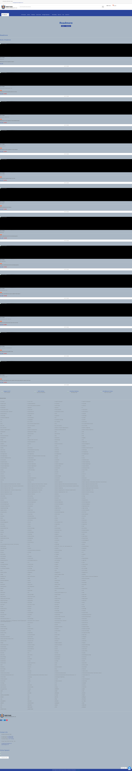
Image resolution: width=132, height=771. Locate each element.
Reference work (30, 640)
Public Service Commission (5, 636)
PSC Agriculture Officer (86, 632)
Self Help (56, 652)
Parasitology (57, 610)
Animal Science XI (4, 413)
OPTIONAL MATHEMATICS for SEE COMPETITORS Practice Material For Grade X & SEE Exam (15, 380)
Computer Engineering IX (5, 463)
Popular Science (30, 628)
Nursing (83, 606)
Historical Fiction (85, 538)
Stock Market (84, 666)
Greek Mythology (31, 532)
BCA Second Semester (4, 435)
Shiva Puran (3, 654)
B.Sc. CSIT (2, 425)
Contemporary (57, 467)
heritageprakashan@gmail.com (18, 2)
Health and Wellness (58, 536)
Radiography (84, 636)
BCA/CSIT (29, 435)
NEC (28, 592)
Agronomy (56, 407)
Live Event (84, 566)
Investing (29, 552)
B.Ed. (2, 423)
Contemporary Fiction (85, 467)
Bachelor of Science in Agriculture (87, 429)
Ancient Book (30, 409)
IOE (82, 552)
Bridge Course (84, 441)
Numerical (29, 606)
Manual (3, 203)
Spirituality (30, 664)
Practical (29, 630)
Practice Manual (57, 630)
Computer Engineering (86, 461)
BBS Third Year (57, 433)
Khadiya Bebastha (85, 558)
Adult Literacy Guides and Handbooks (34, 405)
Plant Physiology (58, 618)
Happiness (57, 534)
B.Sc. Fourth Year (3, 427)
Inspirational (84, 548)
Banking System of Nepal (32, 431)
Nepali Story (84, 600)
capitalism (84, 445)
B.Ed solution (84, 421)
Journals (56, 556)
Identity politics (3, 546)
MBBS (29, 578)
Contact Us (67, 14)
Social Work (84, 658)
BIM (28, 437)
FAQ (63, 14)
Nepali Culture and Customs (5, 598)
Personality (30, 614)
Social (29, 656)
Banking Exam (3, 431)
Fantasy (56, 518)
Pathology (2, 612)
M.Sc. (56, 570)
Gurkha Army (57, 532)
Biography (83, 437)
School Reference (3, 290)
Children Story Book (31, 451)
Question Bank (2, 88)
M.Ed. (2, 570)
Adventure (84, 405)
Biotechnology (57, 439)
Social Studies (57, 658)
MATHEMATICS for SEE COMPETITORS (6, 351)
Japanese (83, 554)
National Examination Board (59, 588)
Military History (57, 584)
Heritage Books (30, 538)
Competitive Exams (85, 459)
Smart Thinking (3, 656)
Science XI (29, 650)
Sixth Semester (57, 654)
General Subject (57, 528)
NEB (83, 590)
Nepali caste (84, 596)
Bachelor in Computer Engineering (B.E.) (61, 427)
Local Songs (30, 568)
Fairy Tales (84, 516)
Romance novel (84, 646)
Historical (56, 538)
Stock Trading (3, 668)
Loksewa (56, 568)
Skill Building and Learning (86, 654)
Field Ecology (3, 520)
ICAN (29, 544)
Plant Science (84, 618)
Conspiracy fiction (31, 467)
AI (82, 407)
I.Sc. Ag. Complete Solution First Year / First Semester (10, 544)
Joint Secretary (3, 556)
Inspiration (57, 548)
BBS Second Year (31, 433)
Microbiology (84, 582)
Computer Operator (85, 465)
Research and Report (58, 644)
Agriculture (30, 407)
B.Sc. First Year (84, 425)
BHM (83, 435)
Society (29, 660)
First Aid (29, 522)
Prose (56, 632)
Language (2, 562)
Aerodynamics (3, 407)
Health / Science (3, 536)
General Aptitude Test (4, 528)
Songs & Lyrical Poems (31, 662)
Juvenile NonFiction (58, 558)
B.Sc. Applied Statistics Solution (87, 423)
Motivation (57, 586)
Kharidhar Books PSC (4, 560)
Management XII (85, 572)
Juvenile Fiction (30, 558)
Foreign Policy (84, 524)
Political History (85, 624)
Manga (2, 574)
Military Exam (30, 584)
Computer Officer (58, 465)
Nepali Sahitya (30, 600)
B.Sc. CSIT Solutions (31, 425)
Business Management (86, 443)
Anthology (84, 413)
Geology (2, 530)
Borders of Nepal (3, 441)
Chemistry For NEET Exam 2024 (87, 447)
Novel (83, 604)
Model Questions (8, 88)
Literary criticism (85, 564)
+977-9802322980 (10, 736)
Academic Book (3, 403)
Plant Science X (30, 622)
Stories (29, 668)
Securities (2, 652)
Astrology (83, 417)
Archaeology (84, 415)
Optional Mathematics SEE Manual (5, 207)
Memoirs (29, 582)
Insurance (2, 550)
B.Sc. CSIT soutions (58, 425)
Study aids (84, 668)
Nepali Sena (57, 600)
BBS (1, 433)
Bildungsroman (3, 437)
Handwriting (30, 534)
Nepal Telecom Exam (31, 596)
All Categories (4, 14)
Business (29, 443)
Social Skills (30, 658)
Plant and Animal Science (86, 616)
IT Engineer (57, 554)
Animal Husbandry (58, 409)
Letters (83, 562)
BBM (83, 431)
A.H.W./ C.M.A (30, 401)
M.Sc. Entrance (84, 570)
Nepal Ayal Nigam (31, 594)
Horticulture (57, 540)
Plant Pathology (30, 618)
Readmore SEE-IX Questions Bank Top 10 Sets (7, 178)
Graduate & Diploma (85, 530)
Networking (30, 602)
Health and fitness (31, 536)
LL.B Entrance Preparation (5, 568)
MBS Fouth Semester (85, 578)
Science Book (84, 648)
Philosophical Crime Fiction (86, 614)
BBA (56, 431)
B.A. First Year (30, 421)
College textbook (31, 457)
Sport (56, 664)
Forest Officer (3, 526)
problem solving (3, 632)
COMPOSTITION (30, 461)
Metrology (56, 582)
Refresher (56, 640)
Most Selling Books (31, 586)
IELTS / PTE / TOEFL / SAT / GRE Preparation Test (63, 546)
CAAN (56, 445)
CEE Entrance (30, 447)
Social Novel (84, 656)
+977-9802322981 (10, 737)
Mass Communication (31, 576)
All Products (23, 14)
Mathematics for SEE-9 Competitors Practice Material (9, 149)
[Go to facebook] (129, 768)
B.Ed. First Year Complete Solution (33, 423)
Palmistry (29, 610)
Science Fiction (3, 650)
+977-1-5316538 (11, 738)
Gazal (83, 526)
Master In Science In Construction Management (90, 576)
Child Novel (57, 449)
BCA (83, 433)
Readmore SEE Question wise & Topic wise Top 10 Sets (9, 322)
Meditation (84, 580)
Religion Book (30, 642)
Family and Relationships (32, 518)
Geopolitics (30, 530)
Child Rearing (84, 449)
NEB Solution (3, 592)
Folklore (29, 524)
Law (28, 562)
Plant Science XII (85, 622)
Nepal (83, 592)
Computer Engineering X (32, 463)
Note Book (57, 604)
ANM (56, 413)
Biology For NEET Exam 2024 (33, 439)
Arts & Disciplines (31, 417)
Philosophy (2, 616)
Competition (57, 459)
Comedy (56, 457)
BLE (11, 88)
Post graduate (3, 630)
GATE (56, 526)
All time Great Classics (4, 409)
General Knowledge (31, 528)
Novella (2, 606)
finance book (84, 520)
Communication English (32, 459)
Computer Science (4, 467)
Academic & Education (58, 401)
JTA (83, 556)
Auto (1, 419)
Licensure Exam (30, 564)
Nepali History (30, 598)
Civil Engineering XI (58, 453)
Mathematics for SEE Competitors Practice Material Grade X (10, 120)
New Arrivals (38, 14)
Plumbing (2, 624)
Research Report (30, 646)
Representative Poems (4, 644)
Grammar (2, 532)
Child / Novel (3, 449)
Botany (56, 441)
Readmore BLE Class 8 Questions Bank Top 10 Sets (8, 91)
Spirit (2, 664)
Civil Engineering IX (4, 453)
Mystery (2, 588)
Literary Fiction (30, 566)
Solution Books (3, 662)
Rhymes (56, 646)
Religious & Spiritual (58, 642)
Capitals (2, 447)
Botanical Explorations (31, 441)
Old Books (29, 608)
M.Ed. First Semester (31, 570)
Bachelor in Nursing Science (32, 429)
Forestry (29, 526)
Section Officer (84, 650)
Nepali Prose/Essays (4, 600)
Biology (2, 439)
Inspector (29, 548)
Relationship (84, 640)
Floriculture (3, 524)
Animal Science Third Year (59, 411)
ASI (55, 417)
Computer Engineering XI (59, 463)
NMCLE (83, 602)
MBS (56, 578)
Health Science (84, 536)
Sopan (56, 662)
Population (57, 628)
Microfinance (3, 584)
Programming (30, 632)
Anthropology (3, 415)
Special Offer (84, 662)
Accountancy (57, 403)
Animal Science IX (31, 411)
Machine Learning (3, 572)
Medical (29, 580)
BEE (56, 435)
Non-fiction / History (31, 604)
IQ (28, 554)
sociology (56, 660)
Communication (3, 459)
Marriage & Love (3, 576)
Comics (83, 457)
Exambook (2, 516)
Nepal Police (84, 594)
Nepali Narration (85, 598)
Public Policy (84, 634)
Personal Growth (3, 614)
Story (56, 668)
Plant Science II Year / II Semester (60, 620)
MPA (83, 586)
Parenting (83, 610)
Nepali (56, 596)
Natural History (84, 588)
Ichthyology (57, 544)
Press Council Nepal (85, 630)
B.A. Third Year (57, 421)
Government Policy (58, 530)
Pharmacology (57, 614)
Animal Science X (85, 411)
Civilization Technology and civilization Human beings (36, 455)
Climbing (56, 455)
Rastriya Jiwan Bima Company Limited (7, 638)
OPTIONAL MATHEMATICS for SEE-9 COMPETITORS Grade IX (10, 293)
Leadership (57, 562)
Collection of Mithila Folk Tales (6, 457)
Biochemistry (57, 437)
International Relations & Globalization (34, 550)
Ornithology (84, 608)
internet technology (58, 550)
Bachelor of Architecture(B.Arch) (60, 429)
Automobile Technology (59, 419)
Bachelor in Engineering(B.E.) (5, 429)
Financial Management (4, 522)
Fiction (83, 518)
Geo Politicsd (84, 528)
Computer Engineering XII (5, 465)
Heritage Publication (46, 14)
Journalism (30, 556)
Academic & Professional (86, 401)
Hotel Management (85, 540)
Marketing (83, 574)
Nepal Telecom (3, 596)
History (2, 540)
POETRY (56, 624)
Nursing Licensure (4, 608)
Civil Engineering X (31, 453)
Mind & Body (84, 584)
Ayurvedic (83, 419)
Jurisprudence (3, 558)
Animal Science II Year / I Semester (6, 411)
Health (83, 534)
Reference (84, 638)
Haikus (2, 534)
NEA (56, 590)
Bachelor (29, 427)
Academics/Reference (31, 403)
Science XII (57, 650)
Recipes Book (57, 638)
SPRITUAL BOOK (85, 664)
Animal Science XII (31, 413)
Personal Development (59, 612)
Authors (28, 14)
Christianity (57, 451)
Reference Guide (3, 640)
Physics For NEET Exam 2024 (60, 616)
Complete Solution (4, 461)
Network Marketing (4, 602)
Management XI (57, 572)
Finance (56, 520)
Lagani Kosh (84, 560)
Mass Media (57, 576)
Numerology (57, 606)
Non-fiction (3, 604)
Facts (56, 516)
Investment (57, 552)
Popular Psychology (4, 628)
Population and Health (86, 628)
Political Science (3, 626)
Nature (2, 590)
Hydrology (84, 542)
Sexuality (83, 652)
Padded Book (3, 610)
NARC (29, 588)
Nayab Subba (30, 590)
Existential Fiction (31, 516)
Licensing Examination (4, 564)
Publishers (33, 14)
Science (56, 648)
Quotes (56, 636)
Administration (3, 405)
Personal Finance (85, 612)
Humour (56, 542)
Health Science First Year (5, 538)
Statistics (29, 666)
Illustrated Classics (85, 546)
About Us (59, 14)
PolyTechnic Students (58, 626)
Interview (83, 550)
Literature (56, 566)
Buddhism (2, 443)
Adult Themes (57, 405)
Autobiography (30, 419)
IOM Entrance (3, 554)
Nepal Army (3, 594)
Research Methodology (86, 644)
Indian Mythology (3, 548)
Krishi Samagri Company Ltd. (32, 560)
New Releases (57, 602)
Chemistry (57, 447)
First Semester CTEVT (59, 522)
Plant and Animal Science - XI (5, 618)
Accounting (84, 403)
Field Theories (30, 520)
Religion (2, 642)
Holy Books (30, 540)
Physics (29, 616)
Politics (29, 626)
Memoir (2, 582)
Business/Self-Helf (4, 445)
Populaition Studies (85, 626)
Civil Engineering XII (85, 453)
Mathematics (2, 59)
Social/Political (3, 660)
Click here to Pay (4, 757)
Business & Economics (58, 443)
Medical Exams (57, 580)
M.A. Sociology (84, 568)
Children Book (3, 451)
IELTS (29, 546)
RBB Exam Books (31, 638)
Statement (2, 666)
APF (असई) (29, 415)
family (2, 518)
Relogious (83, 642)
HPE (1, 542)
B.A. (1, 421)
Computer (56, 461)
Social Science (3, 658)
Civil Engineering (85, 451)
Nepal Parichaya (57, 594)
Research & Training (31, 644)
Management (30, 572)
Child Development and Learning (33, 449)
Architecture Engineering (5, 417)
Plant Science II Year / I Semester (33, 620)
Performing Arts (30, 612)
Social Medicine (57, 656)
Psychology (2, 634)
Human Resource (31, 542)
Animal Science (84, 409)
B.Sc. (56, 423)
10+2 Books (2, 401)
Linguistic (56, 564)
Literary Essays (3, 566)
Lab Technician (57, 560)
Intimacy (2, 552)
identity (83, 544)
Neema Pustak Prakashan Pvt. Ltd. (61, 592)
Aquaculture (57, 415)
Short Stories (30, 654)
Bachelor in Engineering (86, 427)
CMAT (83, 455)
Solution (83, 660)
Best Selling (54, 14)
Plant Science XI (57, 622)
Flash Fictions (84, 522)
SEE (0, 203)
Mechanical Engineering (4, 580)
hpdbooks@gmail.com (5, 744)
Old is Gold (57, 608)
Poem (29, 624)
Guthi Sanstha (84, 532)
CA (28, 445)
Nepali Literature (58, 598)
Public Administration (31, 634)
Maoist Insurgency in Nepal (59, 574)
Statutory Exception (58, 666)
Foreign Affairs (57, 524)
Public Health (57, 634)
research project (3, 646)
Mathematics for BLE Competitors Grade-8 (7, 61)
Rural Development (4, 648)
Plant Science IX (85, 620)
